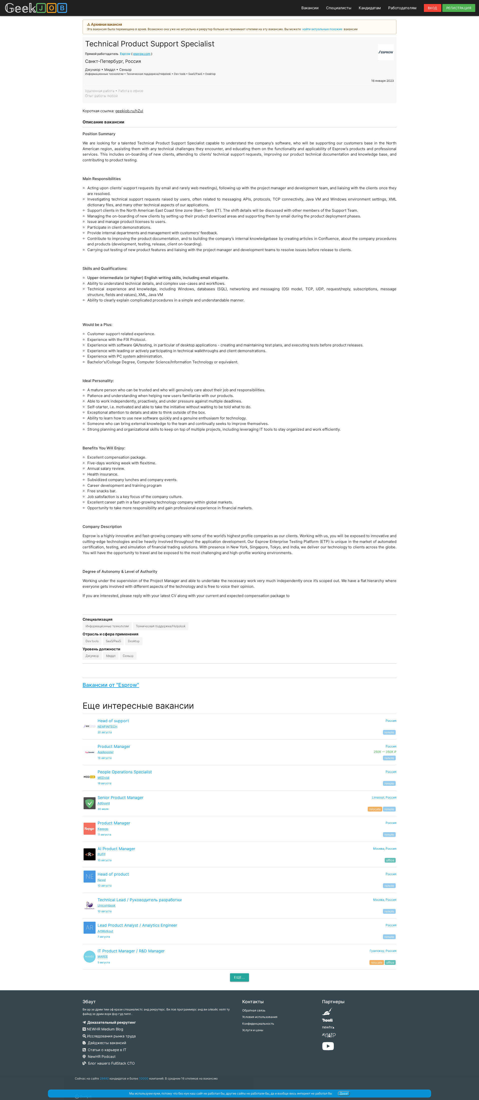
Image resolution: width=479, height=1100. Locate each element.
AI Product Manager (116, 848)
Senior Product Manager (120, 797)
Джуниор (92, 656)
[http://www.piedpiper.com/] (327, 1013)
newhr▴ (328, 1027)
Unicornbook (107, 905)
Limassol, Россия (384, 797)
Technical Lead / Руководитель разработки (140, 899)
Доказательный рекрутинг (111, 1022)
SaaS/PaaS (113, 641)
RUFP (102, 854)
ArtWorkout (105, 931)
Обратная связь (253, 1010)
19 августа (105, 758)
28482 (104, 1078)
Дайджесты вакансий (106, 1043)
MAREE (103, 956)
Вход (432, 8)
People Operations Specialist (125, 771)
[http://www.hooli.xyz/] (327, 1022)
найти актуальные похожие (322, 29)
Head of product (113, 874)
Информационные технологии (107, 626)
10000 (143, 1078)
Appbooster (106, 752)
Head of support (113, 720)
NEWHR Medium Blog (104, 1029)
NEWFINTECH (107, 726)
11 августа (104, 834)
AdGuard (104, 803)
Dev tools (92, 641)
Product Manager (114, 746)
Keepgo (103, 829)
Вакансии (310, 7)
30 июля (103, 809)
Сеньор (128, 656)
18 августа (104, 783)
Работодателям (402, 7)
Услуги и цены (252, 1030)
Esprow (125, 54)
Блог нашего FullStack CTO (110, 1063)
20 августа (105, 732)
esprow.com (141, 54)
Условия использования (259, 1017)
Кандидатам (370, 7)
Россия (391, 720)
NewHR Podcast (101, 1056)
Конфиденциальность (258, 1023)
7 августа (104, 936)
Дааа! (344, 1093)
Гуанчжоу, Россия (383, 951)
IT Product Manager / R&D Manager (131, 950)
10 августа (105, 860)
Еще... (239, 977)
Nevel (102, 880)
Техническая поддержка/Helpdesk (160, 626)
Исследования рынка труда (111, 1036)
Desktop (133, 641)
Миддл (111, 656)
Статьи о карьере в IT (106, 1050)
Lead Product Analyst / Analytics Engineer (137, 925)
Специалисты (338, 7)
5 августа (104, 962)
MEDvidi (103, 778)
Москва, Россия (384, 848)
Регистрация (459, 8)
